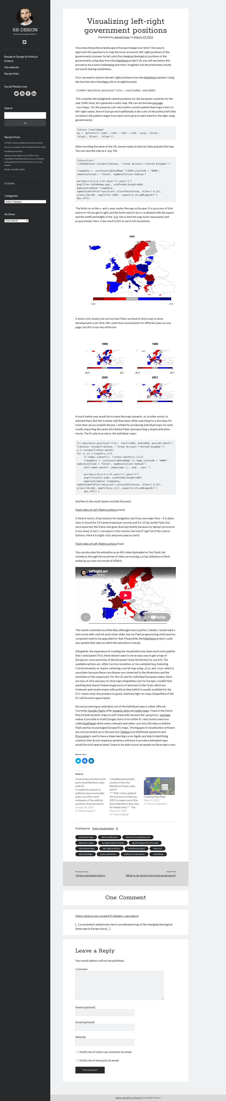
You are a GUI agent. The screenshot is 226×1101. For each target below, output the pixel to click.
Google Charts (96, 710)
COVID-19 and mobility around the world (23, 142)
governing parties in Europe (145, 842)
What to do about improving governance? (151, 875)
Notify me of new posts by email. (99, 1060)
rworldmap (158, 854)
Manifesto (122, 60)
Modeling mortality (13, 151)
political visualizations (134, 854)
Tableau (125, 731)
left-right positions (111, 848)
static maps (142, 710)
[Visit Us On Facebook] (28, 95)
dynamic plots (121, 710)
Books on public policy (14, 169)
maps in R (157, 848)
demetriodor (122, 37)
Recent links (11, 73)
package (157, 102)
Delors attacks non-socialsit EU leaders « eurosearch (107, 915)
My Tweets (9, 183)
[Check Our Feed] (22, 95)
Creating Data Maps (155, 796)
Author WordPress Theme (128, 1097)
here (105, 81)
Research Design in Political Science (21, 58)
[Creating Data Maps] (159, 786)
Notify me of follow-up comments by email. (105, 1051)
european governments (113, 842)
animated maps (86, 837)
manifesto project (136, 848)
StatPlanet (89, 723)
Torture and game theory (90, 875)
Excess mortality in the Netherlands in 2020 (25, 147)
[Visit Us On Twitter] (16, 95)
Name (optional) (85, 1007)
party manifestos (108, 854)
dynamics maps (86, 842)
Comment (81, 969)
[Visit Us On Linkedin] (34, 95)
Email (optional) (84, 1022)
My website (11, 67)
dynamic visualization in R (138, 837)
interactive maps (87, 848)
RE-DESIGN (25, 30)
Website (80, 1037)
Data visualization (103, 828)
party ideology (85, 854)
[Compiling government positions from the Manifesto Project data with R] (127, 796)
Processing (82, 736)
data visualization (110, 837)
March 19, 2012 (143, 37)
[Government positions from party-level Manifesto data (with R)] (92, 795)
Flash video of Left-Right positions (96, 509)
